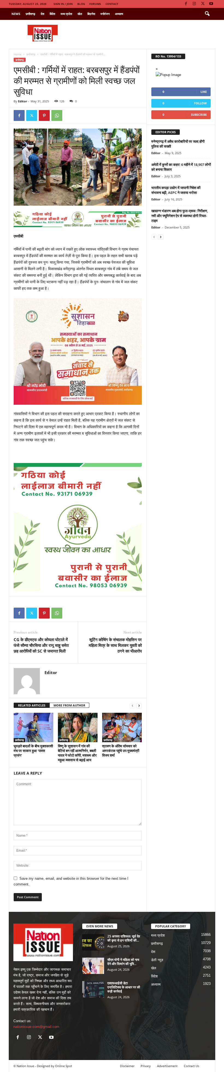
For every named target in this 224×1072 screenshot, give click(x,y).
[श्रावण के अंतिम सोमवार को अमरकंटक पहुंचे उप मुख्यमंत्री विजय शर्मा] (122, 727)
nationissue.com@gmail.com (36, 1027)
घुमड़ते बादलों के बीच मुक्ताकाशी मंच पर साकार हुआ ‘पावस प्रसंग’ (33, 751)
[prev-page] (132, 705)
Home (17, 54)
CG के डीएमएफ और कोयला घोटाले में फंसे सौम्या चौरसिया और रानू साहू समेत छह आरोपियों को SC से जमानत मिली (41, 645)
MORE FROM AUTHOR (69, 705)
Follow (200, 103)
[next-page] (139, 705)
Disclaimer (127, 1066)
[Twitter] (202, 4)
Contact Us (191, 1066)
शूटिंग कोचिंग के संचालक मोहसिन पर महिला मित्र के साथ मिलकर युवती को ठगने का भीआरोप (115, 645)
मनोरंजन (105, 14)
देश (42, 14)
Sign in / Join (63, 4)
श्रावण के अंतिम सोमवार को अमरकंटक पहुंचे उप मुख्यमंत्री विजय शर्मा (120, 751)
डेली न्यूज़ (157, 960)
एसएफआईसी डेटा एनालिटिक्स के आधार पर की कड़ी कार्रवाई (123, 987)
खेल (80, 14)
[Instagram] (194, 4)
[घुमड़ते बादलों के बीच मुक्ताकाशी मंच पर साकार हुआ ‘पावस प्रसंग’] (33, 727)
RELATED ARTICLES (31, 705)
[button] (207, 14)
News (15, 14)
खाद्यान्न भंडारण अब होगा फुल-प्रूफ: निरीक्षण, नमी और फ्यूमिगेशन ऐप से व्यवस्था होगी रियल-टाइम (179, 215)
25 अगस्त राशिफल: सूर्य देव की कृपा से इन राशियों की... (123, 938)
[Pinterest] (44, 115)
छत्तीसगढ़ (30, 14)
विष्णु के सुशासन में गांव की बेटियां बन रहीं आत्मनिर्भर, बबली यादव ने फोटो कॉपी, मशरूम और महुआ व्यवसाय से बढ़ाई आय (77, 753)
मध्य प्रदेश (66, 14)
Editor (22, 101)
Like (204, 92)
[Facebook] (185, 4)
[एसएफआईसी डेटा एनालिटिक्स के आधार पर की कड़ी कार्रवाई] (93, 989)
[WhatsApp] (56, 115)
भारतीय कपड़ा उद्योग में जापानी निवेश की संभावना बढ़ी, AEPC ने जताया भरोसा (176, 190)
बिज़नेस (91, 14)
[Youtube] (211, 4)
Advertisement (167, 1066)
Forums (95, 4)
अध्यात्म (119, 14)
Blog (81, 4)
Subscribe (199, 114)
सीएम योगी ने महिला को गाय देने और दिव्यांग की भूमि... (123, 961)
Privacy (146, 1066)
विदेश (52, 14)
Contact (111, 4)
